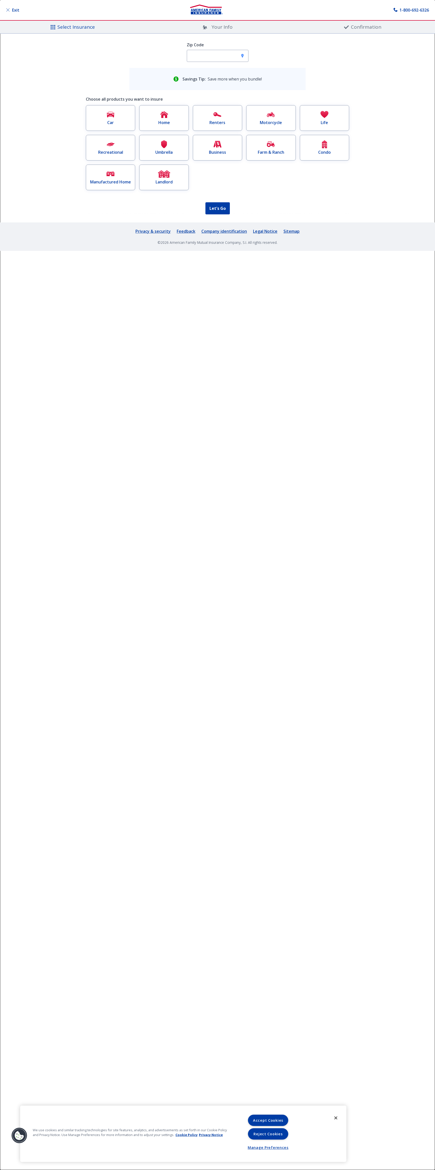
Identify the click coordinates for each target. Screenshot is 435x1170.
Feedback (186, 231)
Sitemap (291, 231)
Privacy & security (153, 231)
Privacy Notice (211, 1135)
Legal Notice (265, 231)
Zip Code (195, 45)
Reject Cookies (267, 1134)
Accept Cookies (268, 1120)
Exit (15, 10)
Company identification (224, 231)
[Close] (335, 1117)
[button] (19, 1135)
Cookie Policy (186, 1135)
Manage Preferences (268, 1147)
